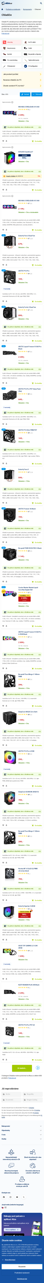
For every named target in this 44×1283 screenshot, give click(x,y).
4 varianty (7, 289)
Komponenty (27, 9)
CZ (6, 1207)
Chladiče (31, 1108)
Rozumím (22, 1267)
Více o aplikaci (11, 1229)
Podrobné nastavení (22, 1273)
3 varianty (7, 407)
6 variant (7, 1043)
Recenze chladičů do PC (12, 80)
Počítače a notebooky (13, 9)
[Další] (37, 1068)
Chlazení (38, 9)
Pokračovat (5, 33)
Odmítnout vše (22, 1279)
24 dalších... (22, 1068)
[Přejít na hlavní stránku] (7, 3)
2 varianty (7, 964)
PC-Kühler (37, 1110)
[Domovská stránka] (2, 9)
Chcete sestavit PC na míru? (13, 86)
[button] (22, 1126)
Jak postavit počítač (10, 74)
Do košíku (38, 141)
